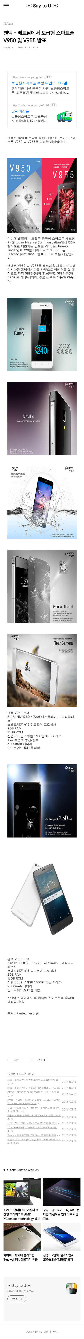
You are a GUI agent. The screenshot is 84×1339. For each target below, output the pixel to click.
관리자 (55, 1331)
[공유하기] (22, 1060)
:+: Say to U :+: (42, 6)
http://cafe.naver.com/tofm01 (30, 105)
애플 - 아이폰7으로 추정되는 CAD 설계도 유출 (31, 1087)
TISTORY (43, 1331)
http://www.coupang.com (28, 77)
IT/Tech (11, 1073)
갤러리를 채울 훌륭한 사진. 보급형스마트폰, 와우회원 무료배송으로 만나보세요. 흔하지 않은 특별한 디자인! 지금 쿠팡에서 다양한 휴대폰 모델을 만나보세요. (41, 90)
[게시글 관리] (27, 1060)
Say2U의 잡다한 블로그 (20, 1290)
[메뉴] (6, 6)
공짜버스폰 (20, 111)
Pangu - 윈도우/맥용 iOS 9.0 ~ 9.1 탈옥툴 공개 (31, 1135)
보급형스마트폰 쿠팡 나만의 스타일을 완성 (41, 83)
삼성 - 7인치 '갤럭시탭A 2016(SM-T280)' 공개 (32, 1123)
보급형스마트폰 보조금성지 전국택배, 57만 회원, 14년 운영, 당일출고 (30, 118)
